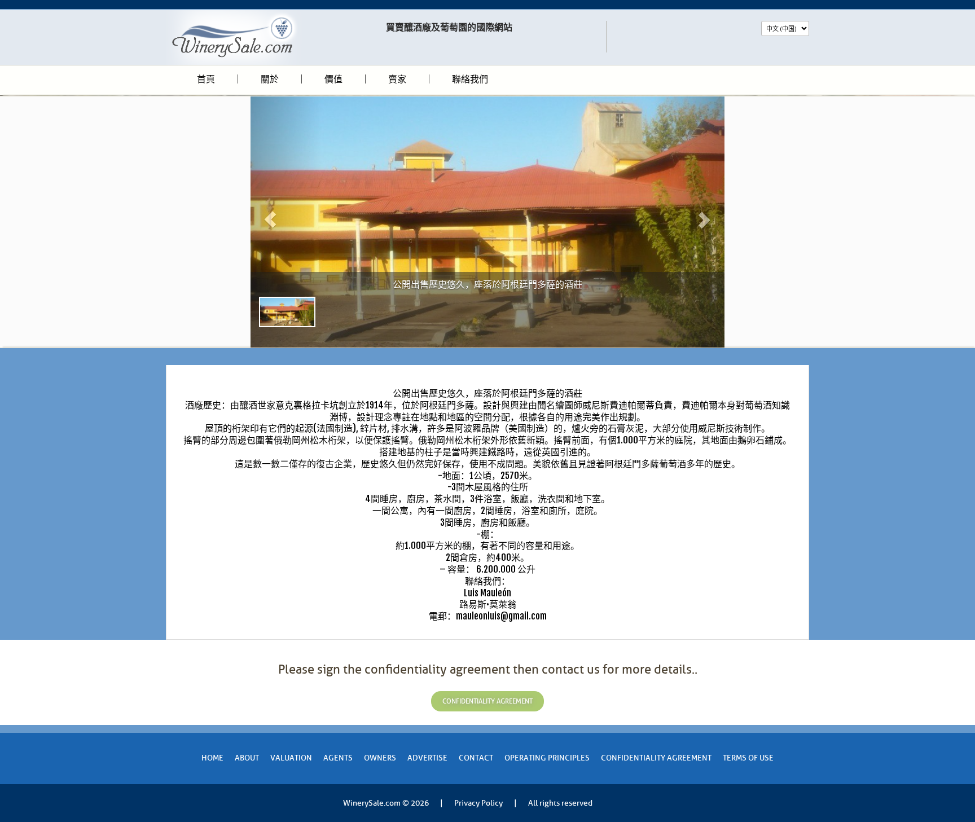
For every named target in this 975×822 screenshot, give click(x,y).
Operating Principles (547, 758)
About (247, 758)
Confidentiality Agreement (656, 758)
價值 (333, 78)
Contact (476, 758)
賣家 (397, 78)
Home (212, 758)
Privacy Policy (478, 803)
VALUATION (291, 758)
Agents (338, 758)
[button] (286, 222)
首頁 (206, 78)
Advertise (427, 758)
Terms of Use (748, 758)
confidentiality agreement (487, 701)
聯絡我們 (470, 78)
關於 (270, 78)
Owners (380, 758)
